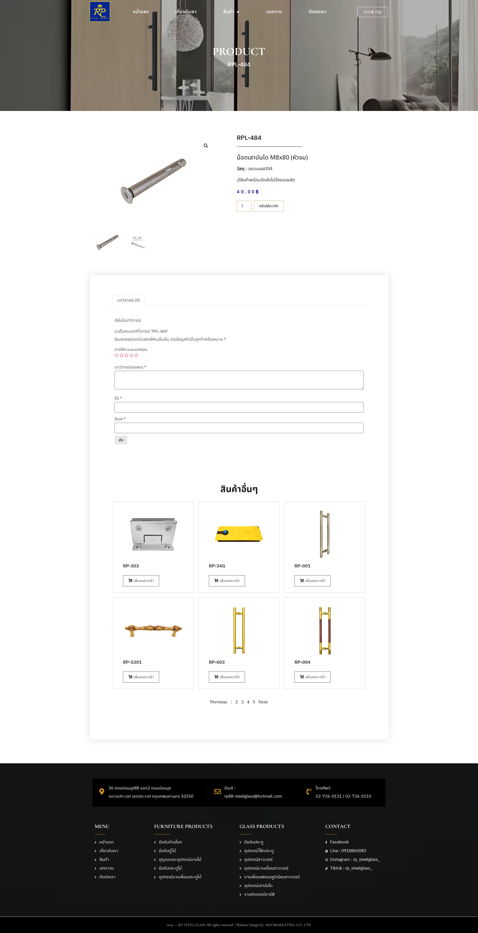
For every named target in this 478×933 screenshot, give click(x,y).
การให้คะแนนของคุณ (131, 350)
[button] (205, 145)
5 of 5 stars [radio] (136, 355)
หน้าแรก (141, 12)
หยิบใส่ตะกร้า (268, 206)
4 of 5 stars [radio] (131, 355)
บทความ (274, 12)
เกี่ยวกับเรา (185, 12)
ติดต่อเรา (317, 12)
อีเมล (120, 419)
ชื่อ (118, 398)
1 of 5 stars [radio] (117, 355)
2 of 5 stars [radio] (121, 355)
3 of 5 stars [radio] (126, 355)
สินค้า (228, 12)
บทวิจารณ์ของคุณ (130, 367)
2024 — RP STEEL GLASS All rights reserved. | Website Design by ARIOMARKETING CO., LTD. (239, 925)
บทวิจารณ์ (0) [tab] (128, 300)
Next (263, 702)
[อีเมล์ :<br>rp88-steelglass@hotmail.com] (217, 791)
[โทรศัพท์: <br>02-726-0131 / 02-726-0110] (309, 791)
